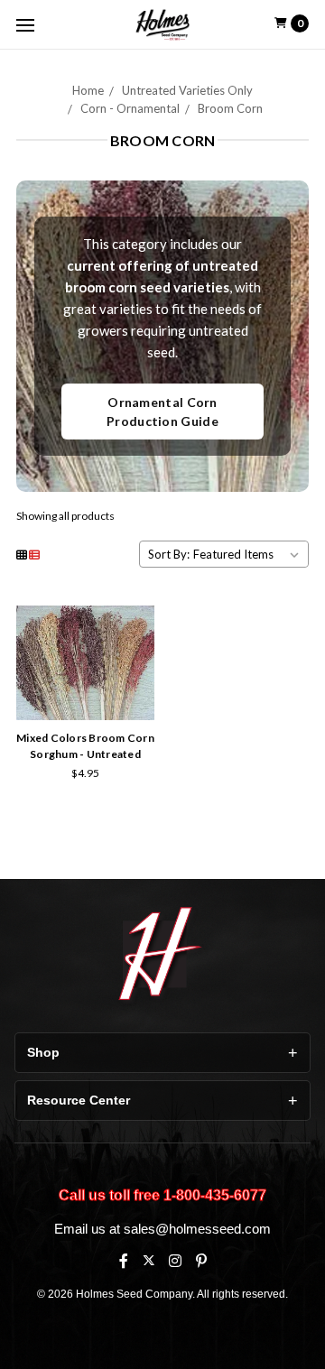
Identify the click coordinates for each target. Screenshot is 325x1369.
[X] (148, 1260)
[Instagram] (175, 1260)
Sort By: (169, 554)
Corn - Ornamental (130, 108)
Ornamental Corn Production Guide (162, 411)
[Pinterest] (201, 1260)
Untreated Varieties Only (187, 90)
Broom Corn (230, 108)
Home (88, 90)
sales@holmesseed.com (197, 1228)
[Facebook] (123, 1260)
